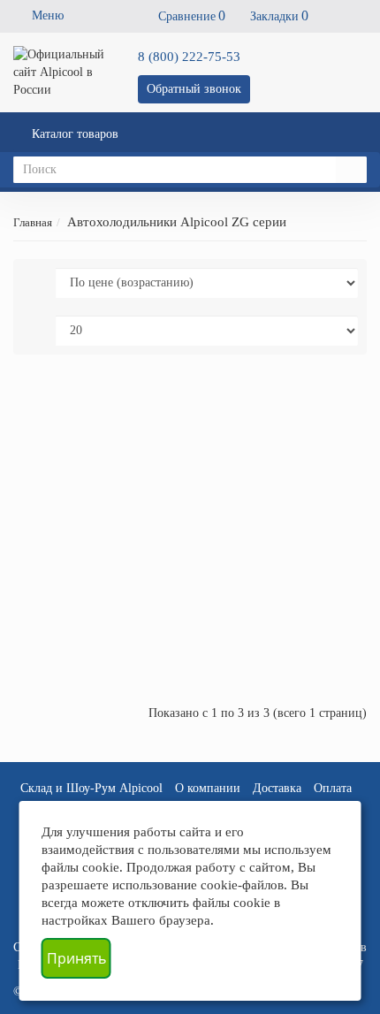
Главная (32, 222)
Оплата (333, 788)
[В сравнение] (333, 404)
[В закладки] (309, 404)
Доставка (277, 788)
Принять (76, 958)
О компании (207, 788)
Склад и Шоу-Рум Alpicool (91, 788)
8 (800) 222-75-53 (189, 57)
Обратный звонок (194, 88)
